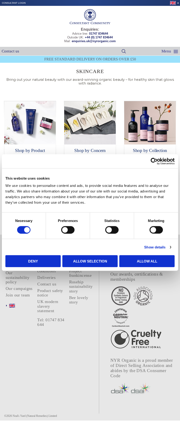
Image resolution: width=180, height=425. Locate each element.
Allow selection (90, 261)
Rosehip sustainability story (81, 286)
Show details (154, 247)
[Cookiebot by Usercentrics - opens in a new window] (154, 161)
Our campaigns (19, 288)
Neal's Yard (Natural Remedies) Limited (35, 416)
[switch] (68, 229)
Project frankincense (80, 273)
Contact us (10, 51)
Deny (33, 261)
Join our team (18, 295)
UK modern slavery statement (47, 306)
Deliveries (46, 277)
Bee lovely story (78, 299)
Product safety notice (50, 292)
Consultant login (14, 3)
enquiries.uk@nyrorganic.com (94, 41)
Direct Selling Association (140, 365)
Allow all (147, 261)
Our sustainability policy (17, 277)
